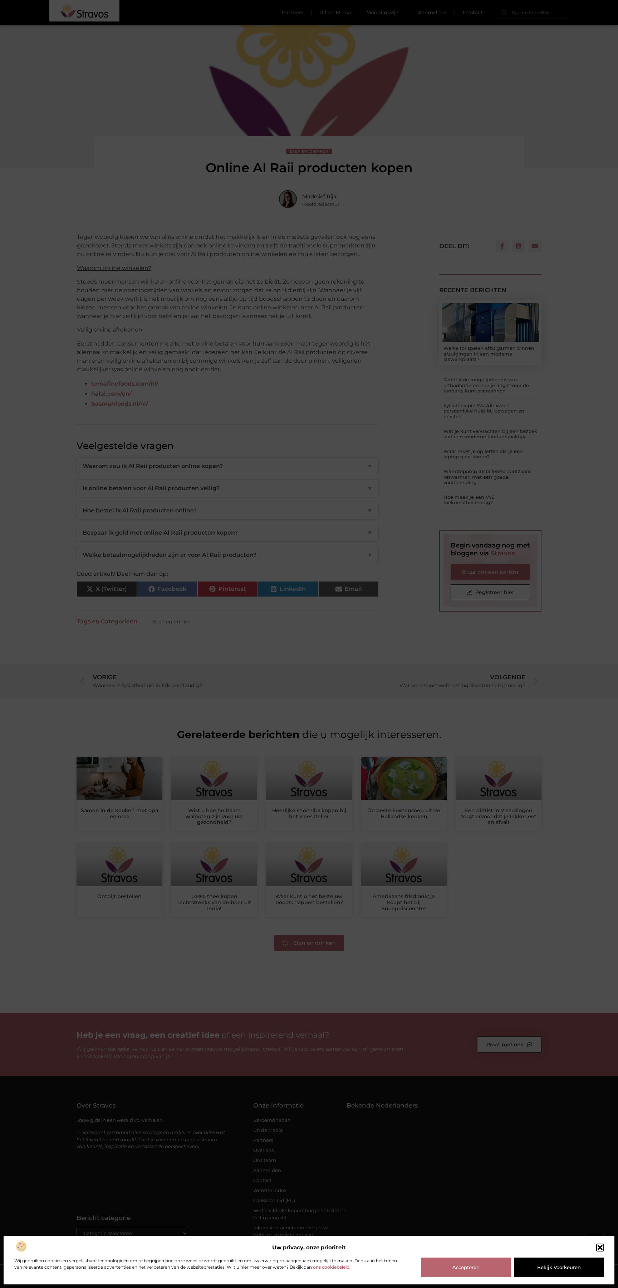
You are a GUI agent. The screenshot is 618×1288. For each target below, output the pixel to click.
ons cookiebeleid (331, 1267)
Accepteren (466, 1267)
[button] (600, 1247)
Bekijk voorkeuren (559, 1267)
